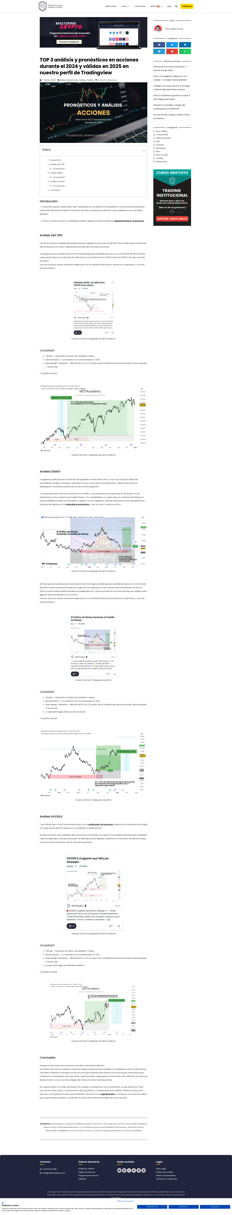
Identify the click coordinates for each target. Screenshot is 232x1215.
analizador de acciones (100, 824)
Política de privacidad (165, 1175)
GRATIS (153, 6)
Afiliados (82, 1179)
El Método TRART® (86, 1168)
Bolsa (62, 80)
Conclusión (55, 190)
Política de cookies (164, 1172)
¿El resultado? (59, 168)
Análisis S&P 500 (57, 164)
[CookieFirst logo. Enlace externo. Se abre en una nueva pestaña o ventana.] (3, 1203)
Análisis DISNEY (56, 173)
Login (169, 6)
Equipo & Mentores (87, 1172)
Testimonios (139, 6)
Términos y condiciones (166, 1179)
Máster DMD (110, 6)
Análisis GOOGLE (57, 181)
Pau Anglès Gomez (174, 28)
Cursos (124, 6)
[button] (176, 6)
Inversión (70, 80)
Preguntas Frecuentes (88, 1175)
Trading (90, 80)
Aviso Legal (161, 1168)
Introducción (55, 160)
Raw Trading (80, 80)
